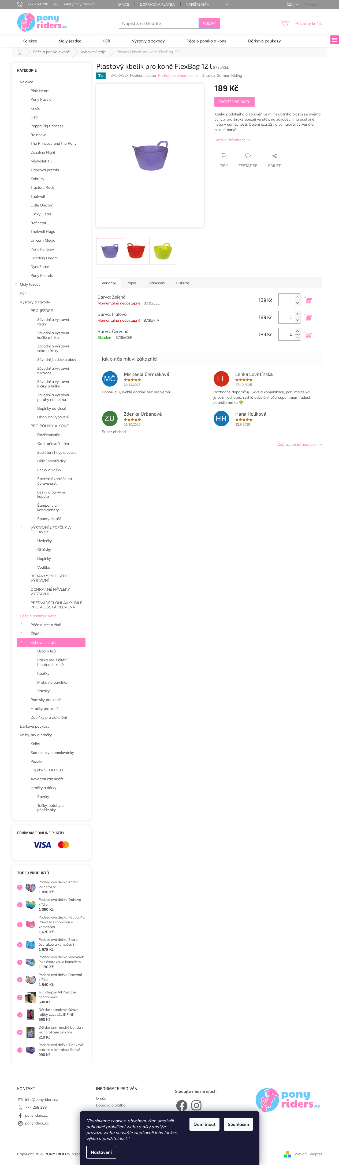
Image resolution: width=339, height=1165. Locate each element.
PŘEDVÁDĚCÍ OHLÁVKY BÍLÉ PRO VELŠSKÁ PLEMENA (56, 605)
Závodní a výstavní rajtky (53, 321)
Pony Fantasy (42, 249)
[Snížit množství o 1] (297, 303)
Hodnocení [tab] (156, 283)
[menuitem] (30, 41)
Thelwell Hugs (43, 231)
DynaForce (40, 266)
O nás (123, 4)
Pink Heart (40, 90)
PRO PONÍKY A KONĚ (50, 425)
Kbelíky (43, 673)
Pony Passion (42, 99)
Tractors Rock (42, 187)
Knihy (35, 743)
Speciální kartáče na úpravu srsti (54, 481)
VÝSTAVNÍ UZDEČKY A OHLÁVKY (51, 530)
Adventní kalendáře (47, 778)
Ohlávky (44, 549)
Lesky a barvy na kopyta (51, 494)
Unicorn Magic (43, 240)
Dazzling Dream (44, 258)
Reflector (38, 222)
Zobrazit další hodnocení (298, 444)
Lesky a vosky (49, 469)
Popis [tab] (131, 283)
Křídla (35, 108)
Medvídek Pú (42, 161)
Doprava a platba (157, 4)
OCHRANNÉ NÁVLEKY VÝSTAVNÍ (50, 591)
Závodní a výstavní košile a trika (53, 335)
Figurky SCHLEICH (47, 770)
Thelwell (38, 196)
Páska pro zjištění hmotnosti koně (52, 662)
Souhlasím (238, 1124)
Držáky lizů (46, 651)
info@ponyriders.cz (41, 1099)
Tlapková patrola (45, 170)
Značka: (222, 75)
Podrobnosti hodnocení (178, 75)
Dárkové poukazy (34, 726)
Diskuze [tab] (182, 283)
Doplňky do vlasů (51, 408)
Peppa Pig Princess (47, 126)
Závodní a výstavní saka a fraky (53, 348)
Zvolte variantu (234, 101)
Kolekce (26, 81)
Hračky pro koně (45, 708)
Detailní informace (229, 139)
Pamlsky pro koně (46, 699)
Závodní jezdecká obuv (56, 359)
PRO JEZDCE (42, 310)
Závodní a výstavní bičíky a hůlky (53, 384)
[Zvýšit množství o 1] (297, 297)
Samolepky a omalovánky (52, 752)
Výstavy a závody (35, 302)
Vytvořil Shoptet (308, 1153)
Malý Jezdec (30, 284)
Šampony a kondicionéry (48, 507)
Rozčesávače (48, 434)
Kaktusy (37, 178)
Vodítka (43, 567)
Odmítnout (204, 1124)
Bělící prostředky (51, 461)
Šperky (43, 796)
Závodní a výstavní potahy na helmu (53, 397)
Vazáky (43, 690)
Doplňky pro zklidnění (49, 717)
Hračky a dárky (43, 787)
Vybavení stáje (43, 642)
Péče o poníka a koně (38, 616)
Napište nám (198, 4)
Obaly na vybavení (53, 417)
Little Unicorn (42, 205)
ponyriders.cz (36, 1115)
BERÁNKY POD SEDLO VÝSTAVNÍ (50, 578)
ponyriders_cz (37, 1123)
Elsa (34, 117)
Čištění (36, 633)
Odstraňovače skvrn (54, 443)
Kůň (23, 293)
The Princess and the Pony (53, 143)
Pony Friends (42, 275)
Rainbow (38, 134)
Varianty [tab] (109, 283)
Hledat (209, 23)
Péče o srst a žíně (46, 624)
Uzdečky (44, 540)
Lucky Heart (41, 214)
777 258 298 (36, 1107)
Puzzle (36, 761)
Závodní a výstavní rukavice (53, 370)
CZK (290, 4)
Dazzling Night (43, 152)
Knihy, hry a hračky (36, 734)
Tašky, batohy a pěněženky (50, 807)
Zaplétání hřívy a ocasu (57, 452)
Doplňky (44, 558)
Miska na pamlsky (52, 682)
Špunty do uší (49, 518)
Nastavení (101, 1152)
